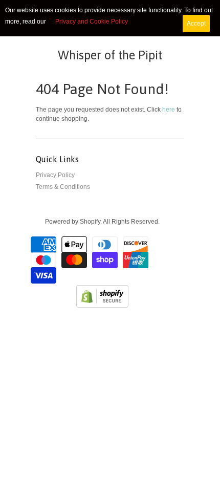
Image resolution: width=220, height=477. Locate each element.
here (168, 109)
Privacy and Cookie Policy (91, 21)
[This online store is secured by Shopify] (102, 305)
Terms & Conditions (63, 186)
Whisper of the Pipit (110, 55)
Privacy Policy (55, 175)
